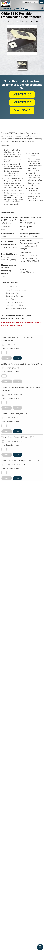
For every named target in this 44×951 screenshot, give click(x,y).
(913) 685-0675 (17, 8)
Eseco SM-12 (22, 110)
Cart (18, 358)
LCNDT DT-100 (22, 94)
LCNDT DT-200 (22, 102)
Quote (7, 358)
